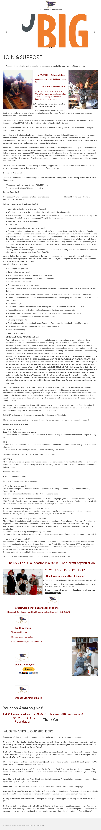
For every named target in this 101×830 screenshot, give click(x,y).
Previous (6, 32)
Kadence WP (40, 825)
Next (95, 32)
